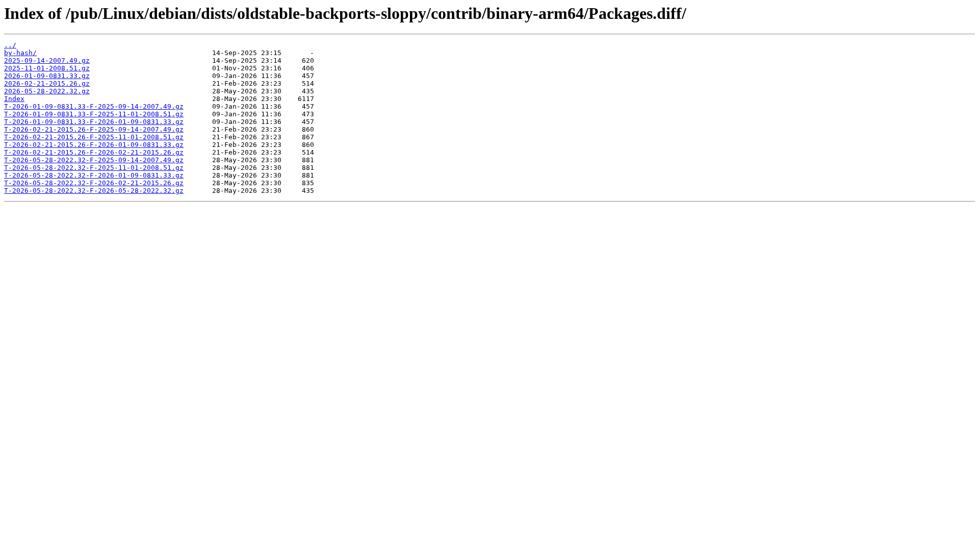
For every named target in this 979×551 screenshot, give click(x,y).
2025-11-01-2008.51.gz (47, 68)
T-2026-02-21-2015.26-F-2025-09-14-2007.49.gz (94, 129)
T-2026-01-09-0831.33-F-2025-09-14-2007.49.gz (94, 106)
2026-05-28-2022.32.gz (47, 91)
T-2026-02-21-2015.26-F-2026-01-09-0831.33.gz (94, 144)
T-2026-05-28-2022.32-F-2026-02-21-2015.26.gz (94, 183)
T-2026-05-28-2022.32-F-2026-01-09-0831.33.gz (94, 175)
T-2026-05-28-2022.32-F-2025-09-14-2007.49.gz (94, 160)
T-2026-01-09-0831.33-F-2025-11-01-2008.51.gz (94, 114)
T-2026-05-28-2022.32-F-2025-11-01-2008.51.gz (94, 167)
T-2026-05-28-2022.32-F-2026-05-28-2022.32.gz (94, 190)
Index (14, 99)
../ (10, 45)
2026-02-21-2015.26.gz (47, 83)
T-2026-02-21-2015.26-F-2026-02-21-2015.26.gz (94, 152)
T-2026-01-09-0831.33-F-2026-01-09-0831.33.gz (94, 122)
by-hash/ (20, 53)
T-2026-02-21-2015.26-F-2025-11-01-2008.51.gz (94, 137)
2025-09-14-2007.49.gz (47, 60)
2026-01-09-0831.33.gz (47, 76)
